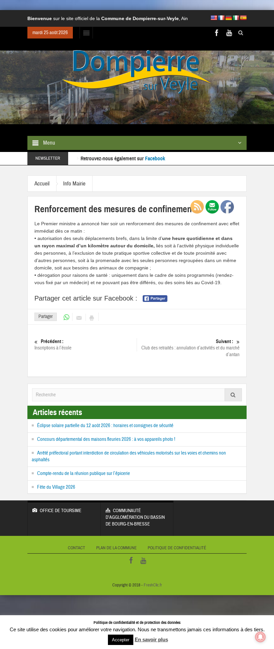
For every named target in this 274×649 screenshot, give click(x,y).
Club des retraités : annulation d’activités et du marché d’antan (190, 348)
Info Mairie (74, 183)
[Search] (233, 394)
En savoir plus (151, 639)
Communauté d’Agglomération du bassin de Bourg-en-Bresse (135, 517)
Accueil (41, 183)
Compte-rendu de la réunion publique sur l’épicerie (83, 473)
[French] (221, 17)
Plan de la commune (116, 548)
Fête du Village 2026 (56, 487)
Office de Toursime (61, 511)
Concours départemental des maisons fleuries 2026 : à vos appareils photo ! (106, 439)
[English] (214, 17)
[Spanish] (243, 17)
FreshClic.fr (153, 585)
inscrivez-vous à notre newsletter (200, 158)
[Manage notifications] (260, 637)
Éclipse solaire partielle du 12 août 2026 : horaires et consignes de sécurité (105, 425)
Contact (76, 548)
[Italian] (236, 17)
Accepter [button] (120, 639)
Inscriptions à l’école (53, 344)
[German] (228, 17)
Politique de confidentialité (177, 548)
